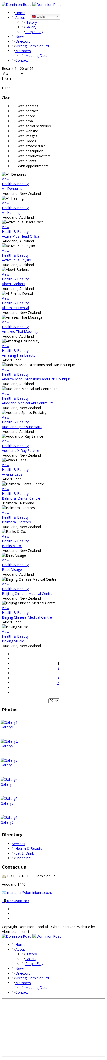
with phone (27, 116)
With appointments (33, 166)
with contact (28, 111)
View (5, 179)
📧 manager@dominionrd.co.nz (27, 892)
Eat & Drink (24, 853)
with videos (27, 141)
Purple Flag (34, 31)
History (31, 22)
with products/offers (34, 156)
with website (28, 131)
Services (18, 843)
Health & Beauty (15, 183)
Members (23, 50)
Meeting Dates (37, 55)
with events (27, 161)
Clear (6, 97)
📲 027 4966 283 (15, 900)
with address (28, 106)
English (41, 16)
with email (26, 121)
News (20, 36)
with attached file (32, 146)
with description (30, 151)
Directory (22, 41)
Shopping (22, 858)
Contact (21, 60)
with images (27, 136)
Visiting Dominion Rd (32, 46)
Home (20, 12)
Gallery (30, 27)
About (20, 17)
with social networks (34, 126)
